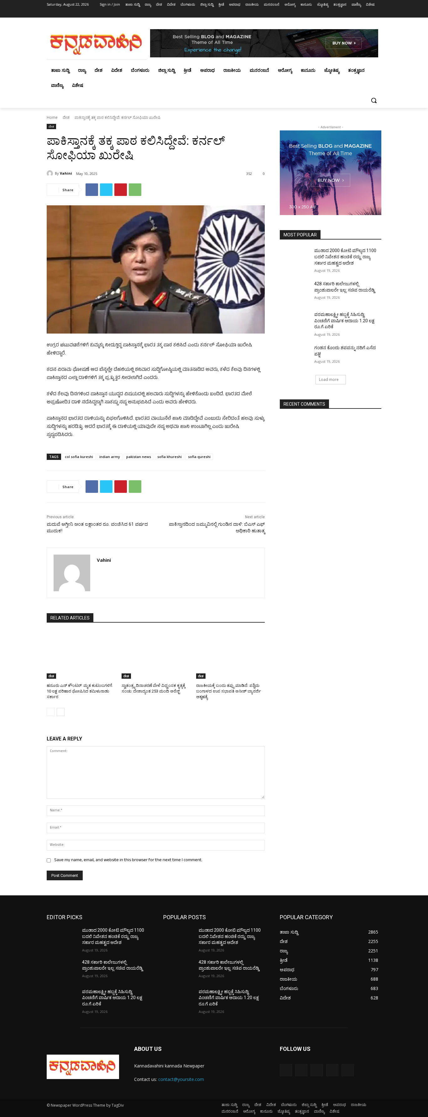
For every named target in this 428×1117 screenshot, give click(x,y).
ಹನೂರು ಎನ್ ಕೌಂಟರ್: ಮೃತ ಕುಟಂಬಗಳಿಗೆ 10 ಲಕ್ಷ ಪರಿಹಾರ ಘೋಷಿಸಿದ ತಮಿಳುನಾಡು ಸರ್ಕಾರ (79, 691)
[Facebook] (343, 13)
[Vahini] (51, 173)
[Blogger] (286, 1070)
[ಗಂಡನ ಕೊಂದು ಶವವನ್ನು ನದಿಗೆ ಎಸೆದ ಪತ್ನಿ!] (295, 355)
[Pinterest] (120, 189)
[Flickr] (317, 1070)
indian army (109, 456)
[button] (373, 100)
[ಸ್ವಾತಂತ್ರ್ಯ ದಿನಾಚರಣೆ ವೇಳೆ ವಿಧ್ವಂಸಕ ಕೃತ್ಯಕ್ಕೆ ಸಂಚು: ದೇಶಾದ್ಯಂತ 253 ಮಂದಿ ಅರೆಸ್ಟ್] (156, 655)
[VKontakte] (348, 1070)
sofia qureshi (199, 456)
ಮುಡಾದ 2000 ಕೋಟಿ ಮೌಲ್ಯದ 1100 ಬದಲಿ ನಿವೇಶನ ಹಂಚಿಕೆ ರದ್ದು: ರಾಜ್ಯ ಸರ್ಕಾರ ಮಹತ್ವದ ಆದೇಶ (345, 256)
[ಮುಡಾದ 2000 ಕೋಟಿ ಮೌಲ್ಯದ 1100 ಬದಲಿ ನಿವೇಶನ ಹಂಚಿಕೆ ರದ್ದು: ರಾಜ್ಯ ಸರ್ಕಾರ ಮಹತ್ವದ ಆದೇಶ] (295, 258)
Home (52, 117)
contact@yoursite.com (181, 1079)
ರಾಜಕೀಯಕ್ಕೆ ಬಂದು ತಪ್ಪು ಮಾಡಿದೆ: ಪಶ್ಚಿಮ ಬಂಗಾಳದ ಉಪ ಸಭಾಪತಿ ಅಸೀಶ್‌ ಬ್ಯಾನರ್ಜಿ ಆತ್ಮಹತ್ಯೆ (228, 691)
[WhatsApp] (135, 189)
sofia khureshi (169, 456)
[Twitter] (360, 13)
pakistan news (138, 456)
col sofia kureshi (79, 456)
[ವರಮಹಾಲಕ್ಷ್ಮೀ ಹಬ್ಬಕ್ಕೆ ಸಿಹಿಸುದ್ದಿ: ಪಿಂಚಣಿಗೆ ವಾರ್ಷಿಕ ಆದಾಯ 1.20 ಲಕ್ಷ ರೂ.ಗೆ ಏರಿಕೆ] (295, 322)
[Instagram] (351, 13)
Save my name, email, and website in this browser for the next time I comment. (128, 860)
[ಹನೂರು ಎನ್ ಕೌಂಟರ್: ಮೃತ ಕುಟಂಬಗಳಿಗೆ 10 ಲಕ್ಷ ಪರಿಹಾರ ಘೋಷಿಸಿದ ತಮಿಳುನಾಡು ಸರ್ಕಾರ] (81, 655)
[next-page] (61, 712)
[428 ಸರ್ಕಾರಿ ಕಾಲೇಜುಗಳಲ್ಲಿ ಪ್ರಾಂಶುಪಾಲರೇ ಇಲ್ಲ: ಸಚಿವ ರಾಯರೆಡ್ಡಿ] (295, 291)
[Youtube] (377, 13)
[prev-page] (51, 712)
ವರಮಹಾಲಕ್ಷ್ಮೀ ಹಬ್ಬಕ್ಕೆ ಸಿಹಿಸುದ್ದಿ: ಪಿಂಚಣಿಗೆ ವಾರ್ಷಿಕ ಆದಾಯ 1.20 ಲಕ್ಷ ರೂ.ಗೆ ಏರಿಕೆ (344, 320)
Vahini (66, 173)
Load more (329, 379)
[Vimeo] (369, 13)
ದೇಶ (66, 117)
